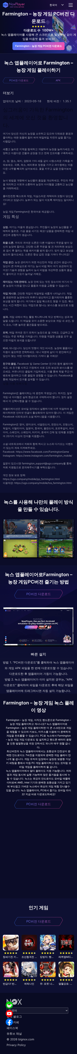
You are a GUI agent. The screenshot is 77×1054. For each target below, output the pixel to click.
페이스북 (12, 1028)
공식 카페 (13, 1022)
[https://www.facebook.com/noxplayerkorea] (9, 1022)
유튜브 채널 (14, 1033)
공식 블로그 (14, 1016)
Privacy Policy (16, 1045)
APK (58, 80)
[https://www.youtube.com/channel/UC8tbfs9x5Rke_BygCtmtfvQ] (9, 1013)
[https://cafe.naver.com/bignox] (9, 1005)
